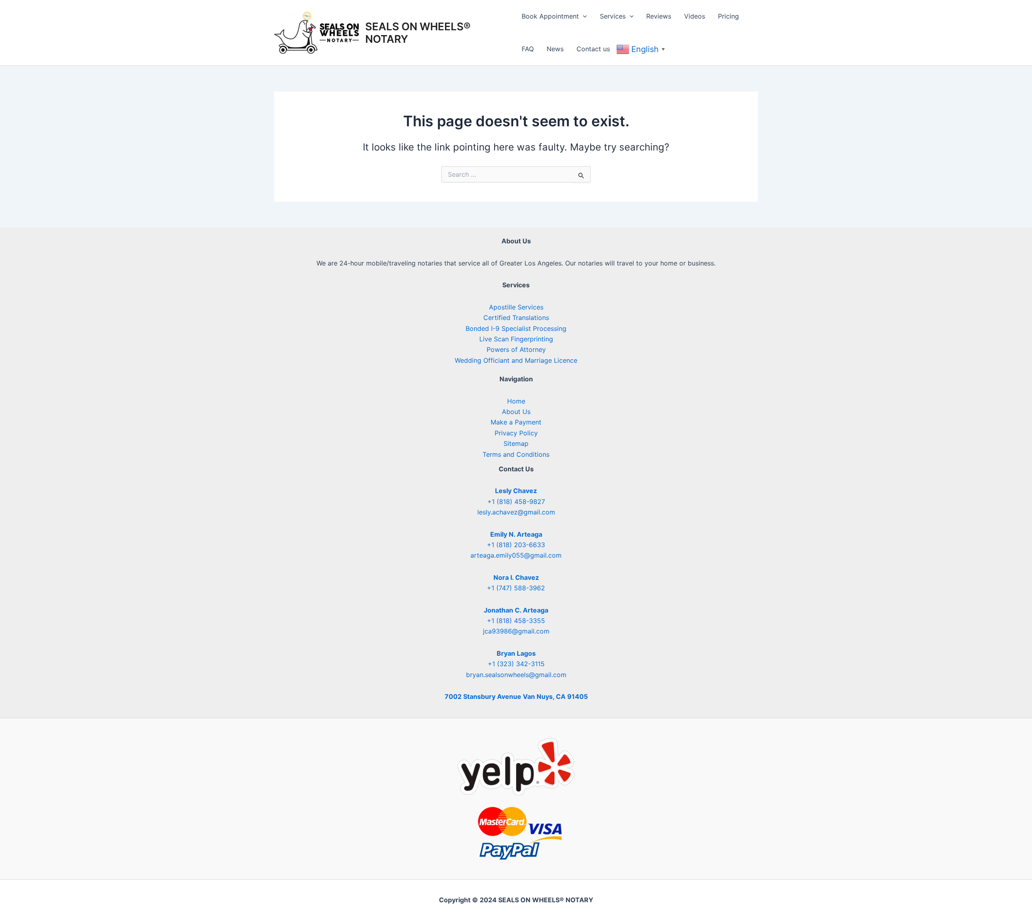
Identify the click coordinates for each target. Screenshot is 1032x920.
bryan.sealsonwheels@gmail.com (516, 675)
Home (516, 401)
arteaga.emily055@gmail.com (516, 555)
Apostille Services (516, 307)
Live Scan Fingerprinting (516, 339)
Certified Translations (516, 318)
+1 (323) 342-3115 (516, 664)
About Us (516, 412)
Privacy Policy (516, 433)
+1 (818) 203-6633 (516, 545)
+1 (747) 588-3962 (516, 588)
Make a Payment (516, 422)
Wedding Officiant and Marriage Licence (516, 360)
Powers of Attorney (516, 349)
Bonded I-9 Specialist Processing (516, 328)
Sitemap (516, 443)
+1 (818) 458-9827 (516, 502)
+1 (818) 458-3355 (516, 621)
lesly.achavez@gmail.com (516, 512)
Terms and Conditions (516, 454)
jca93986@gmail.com (516, 631)
